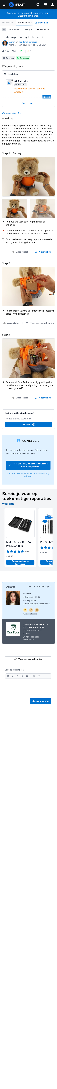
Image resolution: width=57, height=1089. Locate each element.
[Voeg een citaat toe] (27, 676)
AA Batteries (21, 81)
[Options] (4, 29)
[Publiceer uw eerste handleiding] (31, 610)
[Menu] (4, 4)
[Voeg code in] (17, 676)
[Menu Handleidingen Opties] (53, 22)
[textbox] (28, 688)
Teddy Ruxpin (42, 29)
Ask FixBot (26, 424)
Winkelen (8, 503)
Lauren (12, 42)
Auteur (10, 586)
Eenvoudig (24, 58)
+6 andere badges (30, 614)
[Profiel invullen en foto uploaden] (37, 610)
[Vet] (8, 676)
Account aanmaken (28, 15)
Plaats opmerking (40, 701)
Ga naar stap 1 (11, 113)
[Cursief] (13, 676)
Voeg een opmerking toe (28, 411)
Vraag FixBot (22, 252)
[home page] (17, 4)
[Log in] (52, 4)
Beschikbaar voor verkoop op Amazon (29, 90)
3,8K (7, 51)
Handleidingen (25, 22)
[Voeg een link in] (22, 676)
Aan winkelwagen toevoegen (20, 562)
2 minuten (10, 58)
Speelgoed (28, 29)
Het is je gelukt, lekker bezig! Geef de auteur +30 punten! (30, 465)
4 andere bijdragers (28, 42)
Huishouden (14, 29)
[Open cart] (45, 4)
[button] (38, 4)
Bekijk (47, 97)
